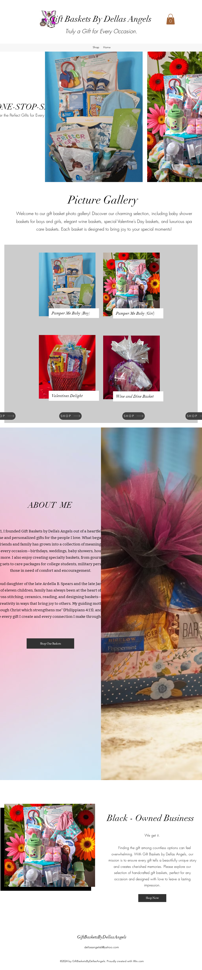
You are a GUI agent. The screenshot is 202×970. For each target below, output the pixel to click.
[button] (170, 19)
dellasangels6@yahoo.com (101, 947)
